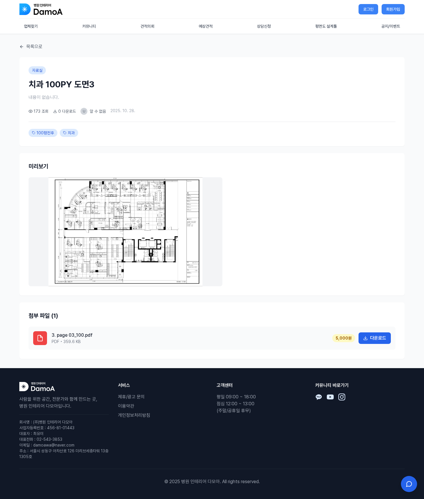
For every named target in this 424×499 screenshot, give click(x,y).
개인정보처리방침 (134, 415)
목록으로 (34, 46)
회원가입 (393, 9)
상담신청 (264, 26)
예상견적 (206, 26)
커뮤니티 (89, 26)
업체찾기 (31, 26)
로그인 (368, 9)
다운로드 (378, 338)
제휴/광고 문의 (131, 397)
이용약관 (126, 406)
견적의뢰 (147, 26)
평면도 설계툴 (326, 26)
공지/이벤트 (390, 26)
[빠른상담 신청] (409, 484)
